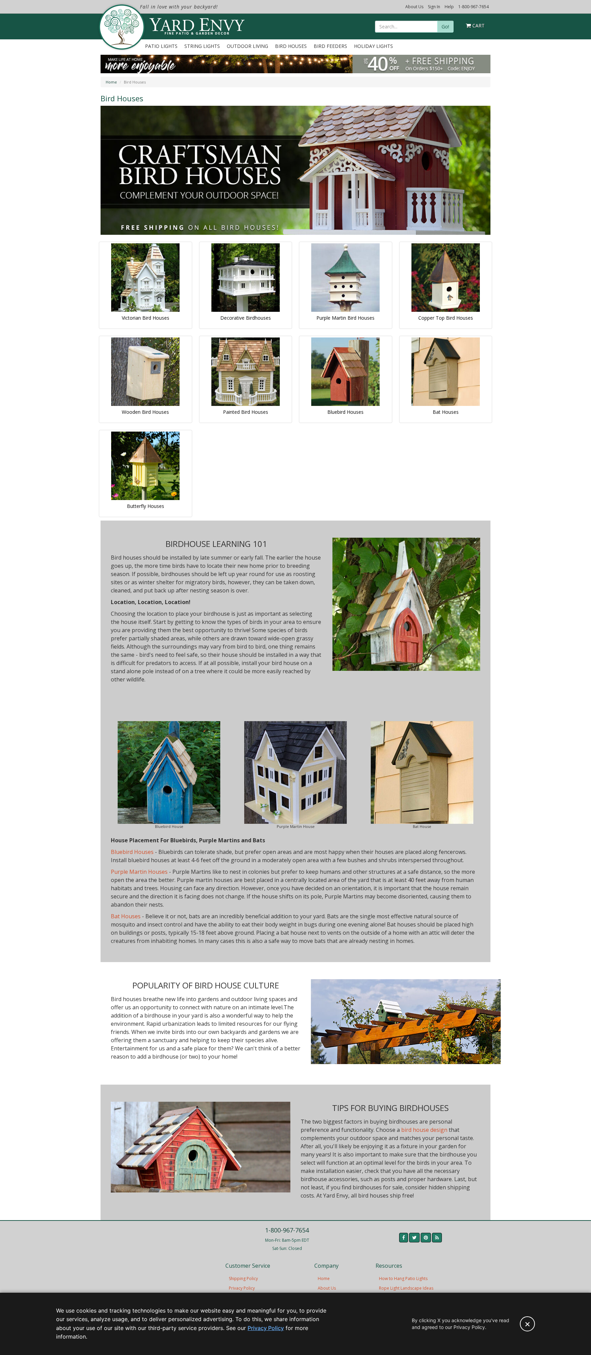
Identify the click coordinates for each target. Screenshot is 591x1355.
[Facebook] (403, 1237)
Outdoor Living (247, 46)
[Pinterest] (426, 1237)
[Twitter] (414, 1237)
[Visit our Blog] (437, 1237)
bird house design (424, 1130)
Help (449, 7)
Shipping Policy (243, 1278)
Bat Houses (126, 916)
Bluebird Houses (132, 852)
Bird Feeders (330, 46)
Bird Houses (291, 46)
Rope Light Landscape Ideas (406, 1288)
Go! (445, 26)
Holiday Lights (373, 46)
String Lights (202, 46)
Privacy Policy (242, 1288)
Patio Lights (161, 46)
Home (111, 82)
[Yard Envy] (121, 27)
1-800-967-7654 (473, 7)
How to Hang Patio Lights (403, 1278)
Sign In (434, 7)
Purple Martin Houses (139, 871)
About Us (414, 7)
